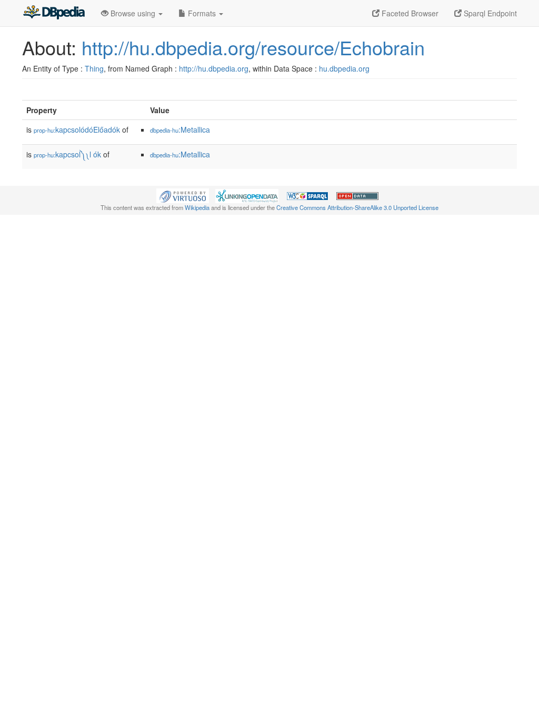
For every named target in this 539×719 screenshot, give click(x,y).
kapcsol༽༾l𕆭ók (67, 154)
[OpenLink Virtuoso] (182, 195)
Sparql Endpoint (489, 13)
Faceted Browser (409, 13)
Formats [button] (202, 13)
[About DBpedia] (53, 13)
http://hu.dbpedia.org (213, 68)
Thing (94, 68)
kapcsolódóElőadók (77, 129)
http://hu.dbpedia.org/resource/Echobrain (253, 47)
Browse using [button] (132, 13)
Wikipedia (197, 207)
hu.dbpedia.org (344, 68)
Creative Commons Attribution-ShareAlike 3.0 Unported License (357, 207)
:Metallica (180, 129)
